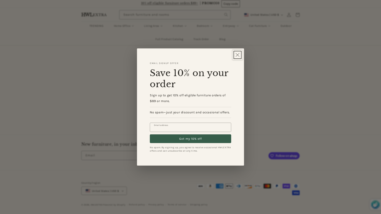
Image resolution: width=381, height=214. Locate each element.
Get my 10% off (190, 138)
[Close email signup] (237, 55)
